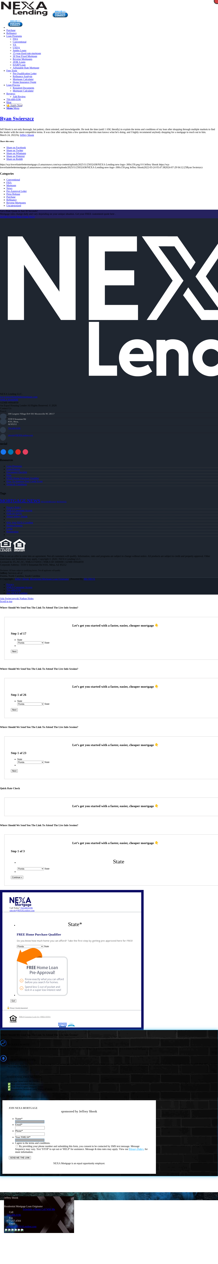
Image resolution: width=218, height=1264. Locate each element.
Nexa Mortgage (48, 502)
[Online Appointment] (15, 27)
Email (18, 1124)
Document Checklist (16, 472)
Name (19, 1118)
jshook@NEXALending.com (20, 435)
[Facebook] (3, 451)
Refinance (11, 199)
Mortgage (11, 185)
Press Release (13, 194)
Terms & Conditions (16, 484)
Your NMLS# (22, 1137)
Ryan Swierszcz (17, 118)
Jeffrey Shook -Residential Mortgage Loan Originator (42, 579)
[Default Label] (25, 451)
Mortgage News (20, 500)
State (19, 639)
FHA (9, 182)
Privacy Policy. (136, 1149)
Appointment (61, 14)
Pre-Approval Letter (16, 191)
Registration (12, 531)
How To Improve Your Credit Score (24, 481)
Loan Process (13, 469)
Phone (19, 1131)
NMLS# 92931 (14, 513)
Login (9, 528)
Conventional (13, 179)
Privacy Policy (13, 507)
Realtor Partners (14, 525)
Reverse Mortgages (16, 202)
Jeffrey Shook (27, 135)
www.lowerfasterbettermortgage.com (18, 396)
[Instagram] (18, 451)
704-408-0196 (14, 428)
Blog (8, 475)
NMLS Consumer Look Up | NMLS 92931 (35, 1017)
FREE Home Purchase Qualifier (22, 478)
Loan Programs (14, 466)
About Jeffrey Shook (16, 516)
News (9, 188)
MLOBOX (89, 579)
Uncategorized (13, 205)
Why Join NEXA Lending (19, 522)
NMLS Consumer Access (19, 510)
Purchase (10, 197)
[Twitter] (10, 451)
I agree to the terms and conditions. (32, 1143)
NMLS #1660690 (9, 399)
